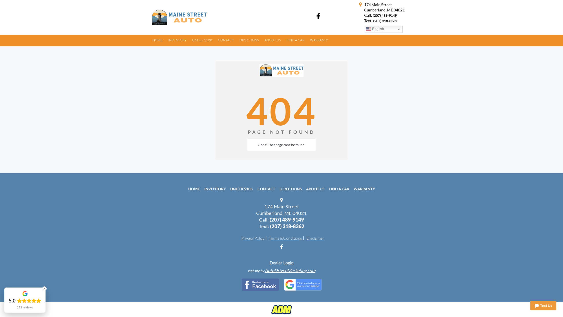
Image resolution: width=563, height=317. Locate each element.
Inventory (215, 189)
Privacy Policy (253, 238)
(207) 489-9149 (385, 15)
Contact (266, 189)
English (377, 29)
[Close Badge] (44, 288)
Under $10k (241, 189)
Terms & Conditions (285, 238)
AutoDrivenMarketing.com (290, 270)
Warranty (364, 189)
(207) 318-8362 (287, 226)
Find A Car (339, 189)
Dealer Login (282, 262)
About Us (315, 189)
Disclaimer (315, 238)
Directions (291, 189)
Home (194, 189)
